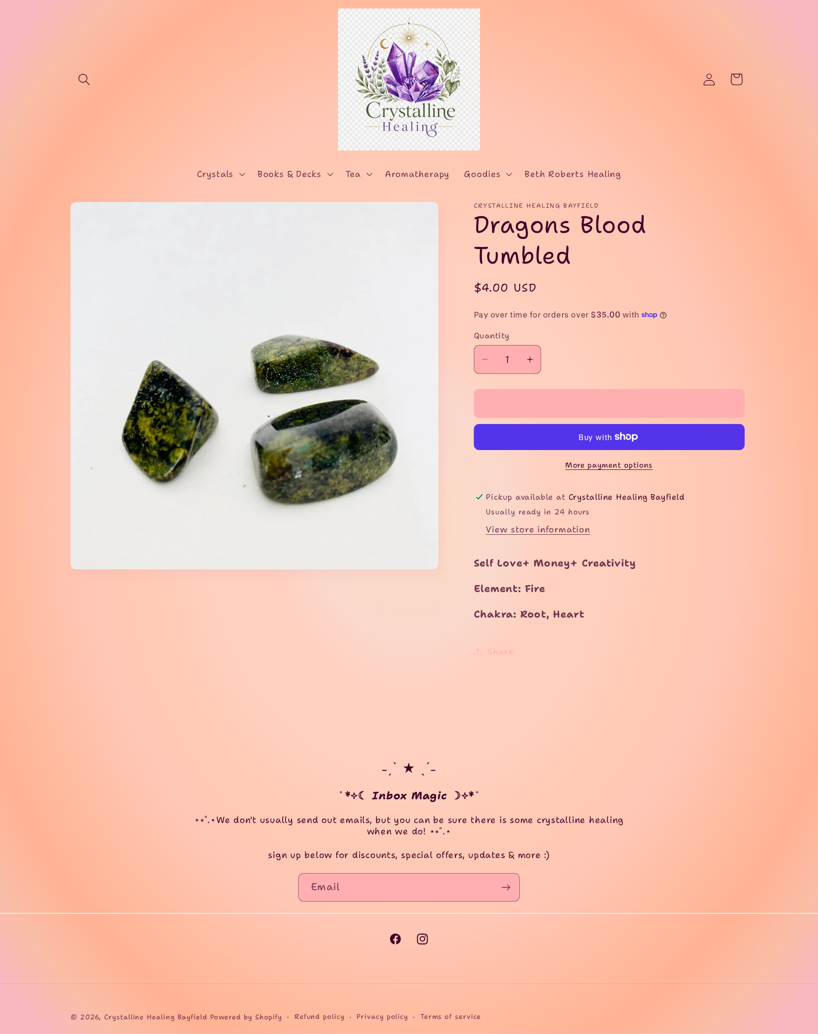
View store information (538, 529)
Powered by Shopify (246, 1017)
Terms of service (450, 1016)
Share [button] (500, 651)
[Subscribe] (505, 887)
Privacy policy (382, 1016)
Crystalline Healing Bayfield (155, 1017)
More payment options (609, 464)
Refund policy (319, 1016)
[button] (84, 79)
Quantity (492, 335)
